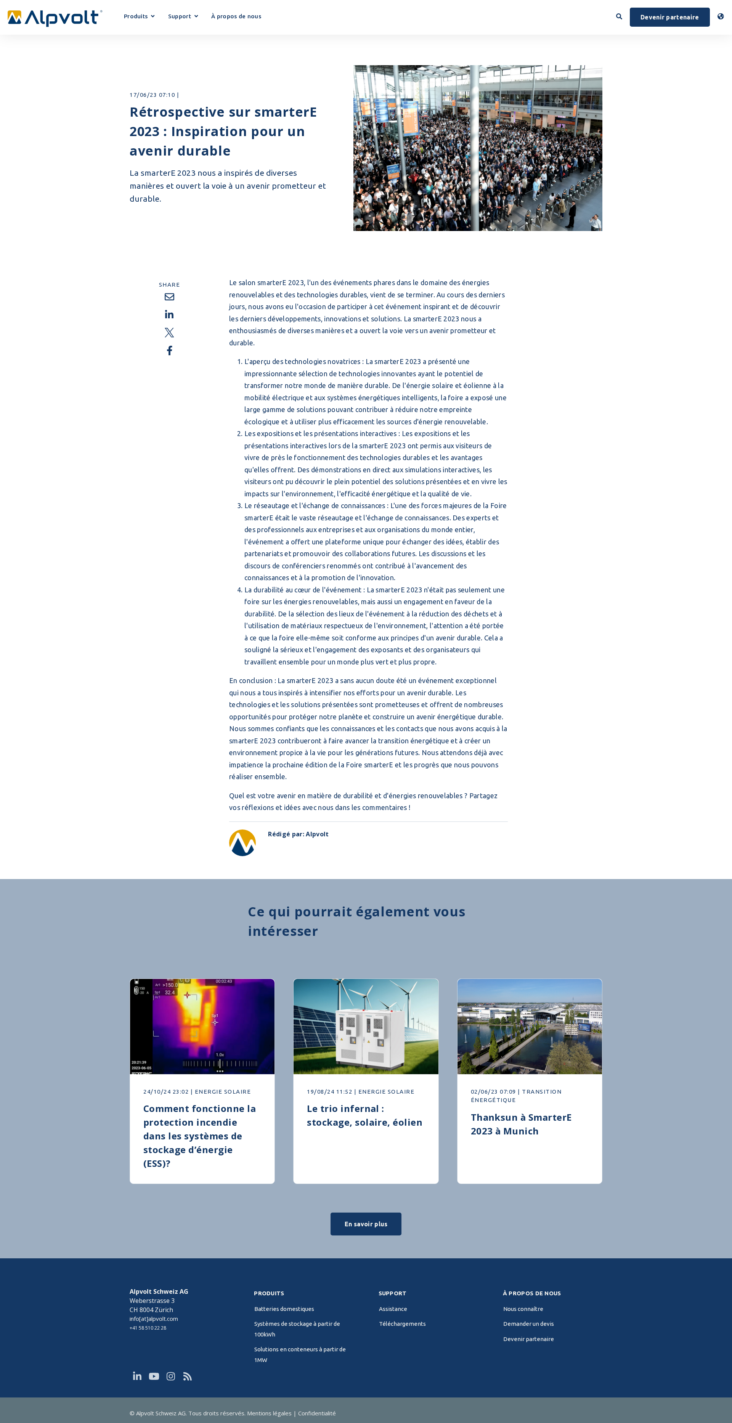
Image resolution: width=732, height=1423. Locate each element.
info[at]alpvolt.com (154, 1318)
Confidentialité (317, 1413)
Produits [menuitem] (269, 1293)
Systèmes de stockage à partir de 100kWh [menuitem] (297, 1329)
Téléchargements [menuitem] (402, 1323)
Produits (139, 17)
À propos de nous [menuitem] (532, 1293)
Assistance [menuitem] (393, 1309)
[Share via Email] (169, 297)
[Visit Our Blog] (187, 1376)
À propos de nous (236, 16)
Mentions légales (269, 1413)
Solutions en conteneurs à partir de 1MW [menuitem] (300, 1354)
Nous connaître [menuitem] (523, 1309)
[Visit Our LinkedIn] (137, 1376)
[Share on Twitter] (169, 332)
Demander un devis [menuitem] (528, 1323)
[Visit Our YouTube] (154, 1376)
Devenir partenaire (669, 17)
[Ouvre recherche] (619, 16)
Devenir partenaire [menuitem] (528, 1339)
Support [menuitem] (393, 1293)
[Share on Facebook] (169, 350)
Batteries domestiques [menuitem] (284, 1309)
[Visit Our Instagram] (170, 1376)
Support (183, 17)
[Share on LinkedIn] (169, 314)
